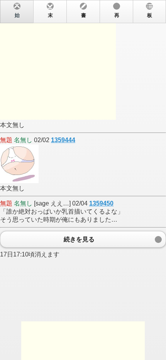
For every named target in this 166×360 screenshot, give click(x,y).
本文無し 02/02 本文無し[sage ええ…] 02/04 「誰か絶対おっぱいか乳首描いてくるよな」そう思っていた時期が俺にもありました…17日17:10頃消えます (76, 135)
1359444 (63, 140)
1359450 (101, 203)
